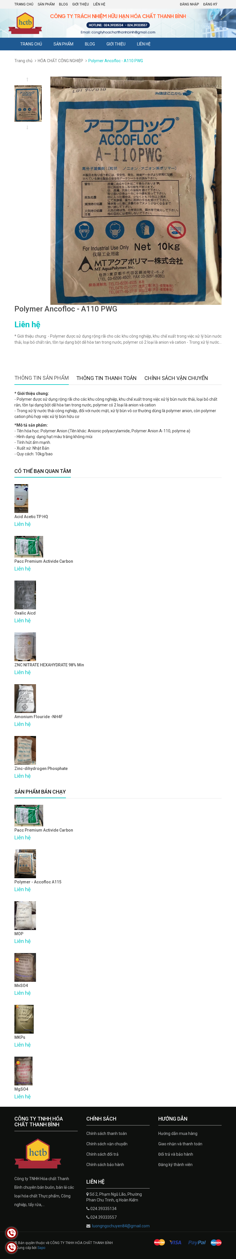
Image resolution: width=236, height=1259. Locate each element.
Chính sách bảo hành (105, 1164)
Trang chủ (23, 4)
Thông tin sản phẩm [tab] (41, 378)
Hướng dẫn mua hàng (177, 1133)
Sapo (41, 1248)
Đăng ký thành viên (175, 1164)
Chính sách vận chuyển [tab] (176, 378)
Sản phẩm (46, 4)
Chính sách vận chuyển (106, 1144)
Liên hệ (99, 4)
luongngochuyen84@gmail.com (120, 1226)
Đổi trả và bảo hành (175, 1154)
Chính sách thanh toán (106, 1133)
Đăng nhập (189, 4)
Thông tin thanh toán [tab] (106, 378)
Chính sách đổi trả (102, 1154)
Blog (63, 4)
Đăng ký (210, 4)
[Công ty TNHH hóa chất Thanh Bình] (46, 1153)
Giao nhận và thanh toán (180, 1144)
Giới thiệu (80, 4)
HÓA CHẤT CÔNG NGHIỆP (60, 60)
